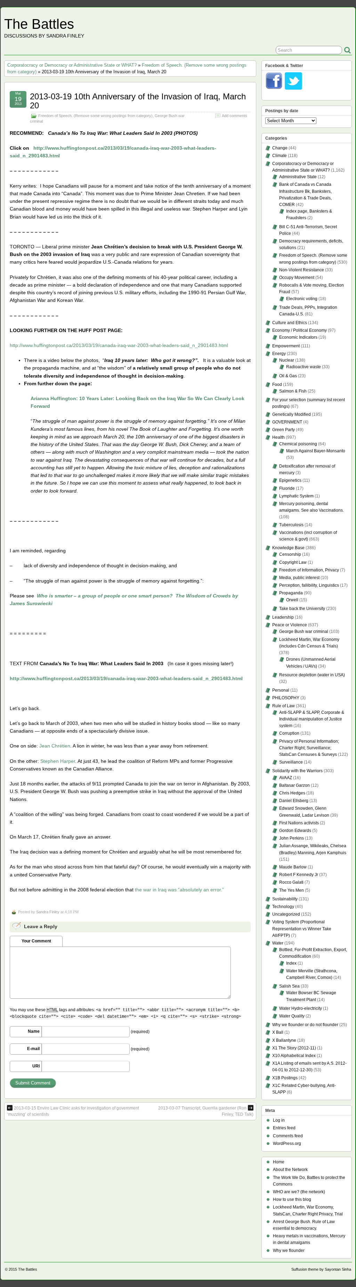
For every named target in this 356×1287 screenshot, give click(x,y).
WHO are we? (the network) (299, 1191)
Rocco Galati (291, 882)
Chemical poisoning (298, 444)
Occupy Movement (296, 277)
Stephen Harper (57, 761)
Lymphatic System (296, 496)
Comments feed (288, 1135)
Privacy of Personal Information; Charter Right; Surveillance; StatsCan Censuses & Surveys (309, 748)
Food (277, 384)
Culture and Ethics (289, 322)
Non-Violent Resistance (301, 269)
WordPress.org (287, 1143)
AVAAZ (285, 777)
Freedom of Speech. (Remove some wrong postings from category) (95, 116)
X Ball (277, 1032)
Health (278, 437)
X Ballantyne (284, 1040)
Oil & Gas (288, 375)
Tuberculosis (291, 524)
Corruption (289, 733)
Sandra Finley (47, 912)
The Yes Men (291, 890)
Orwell (292, 599)
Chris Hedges (292, 793)
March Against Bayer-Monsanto (315, 450)
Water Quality (292, 1016)
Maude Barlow (293, 867)
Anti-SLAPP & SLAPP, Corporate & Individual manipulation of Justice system (311, 719)
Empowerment (286, 346)
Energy (279, 353)
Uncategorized (286, 914)
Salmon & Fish (293, 391)
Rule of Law (283, 705)
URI (36, 1066)
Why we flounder (289, 1250)
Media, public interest (299, 577)
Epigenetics (290, 480)
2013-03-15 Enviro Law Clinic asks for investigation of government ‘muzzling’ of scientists (73, 1111)
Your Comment (36, 941)
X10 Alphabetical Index (294, 1055)
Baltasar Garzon (294, 785)
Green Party (283, 429)
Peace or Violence (289, 624)
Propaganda (291, 593)
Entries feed (284, 1127)
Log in (279, 1120)
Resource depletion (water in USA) (312, 675)
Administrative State (298, 176)
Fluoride (287, 488)
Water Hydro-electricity (300, 1008)
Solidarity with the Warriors (297, 770)
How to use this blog (292, 1199)
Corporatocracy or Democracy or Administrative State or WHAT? (72, 65)
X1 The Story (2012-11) (294, 1048)
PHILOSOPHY (285, 697)
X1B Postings (285, 1077)
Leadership (283, 617)
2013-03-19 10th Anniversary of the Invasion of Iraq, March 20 (138, 101)
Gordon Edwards (295, 830)
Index (291, 963)
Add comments (234, 116)
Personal (280, 690)
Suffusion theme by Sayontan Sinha (321, 1269)
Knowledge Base (288, 547)
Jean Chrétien (54, 746)
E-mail (33, 1048)
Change (280, 148)
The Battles (39, 24)
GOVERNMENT (287, 422)
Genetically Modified (291, 414)
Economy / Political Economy (299, 330)
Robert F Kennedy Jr (298, 874)
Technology (283, 906)
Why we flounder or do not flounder (305, 1024)
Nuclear (286, 360)
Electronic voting (301, 298)
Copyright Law (293, 562)
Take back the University (302, 608)
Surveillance (291, 762)
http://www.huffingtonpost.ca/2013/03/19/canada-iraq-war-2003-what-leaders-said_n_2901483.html (119, 345)
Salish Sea (289, 986)
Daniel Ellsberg (293, 800)
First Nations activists (299, 822)
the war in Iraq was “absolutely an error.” (179, 889)
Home (278, 1162)
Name (34, 1031)
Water (277, 943)
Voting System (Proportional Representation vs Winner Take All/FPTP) (301, 928)
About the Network (290, 1169)
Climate (279, 155)
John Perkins (291, 838)
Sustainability (285, 899)
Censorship (290, 554)
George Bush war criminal (303, 631)
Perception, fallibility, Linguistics (309, 585)
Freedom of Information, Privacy (309, 570)
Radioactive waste (303, 366)
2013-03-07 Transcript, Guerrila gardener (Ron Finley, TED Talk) (205, 1111)
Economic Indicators (298, 337)
